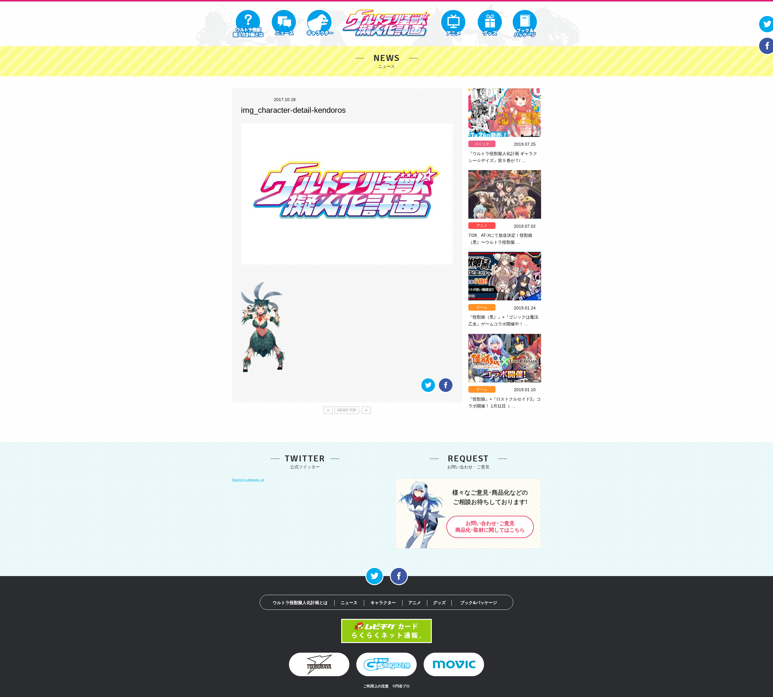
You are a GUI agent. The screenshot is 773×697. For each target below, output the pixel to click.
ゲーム (481, 307)
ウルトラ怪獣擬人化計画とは (300, 602)
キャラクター (383, 602)
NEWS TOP (346, 410)
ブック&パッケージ (478, 602)
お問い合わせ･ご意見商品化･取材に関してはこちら (490, 527)
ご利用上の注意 (376, 686)
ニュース (349, 602)
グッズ (439, 602)
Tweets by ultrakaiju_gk (248, 479)
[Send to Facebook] (445, 391)
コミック (482, 144)
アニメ (481, 225)
